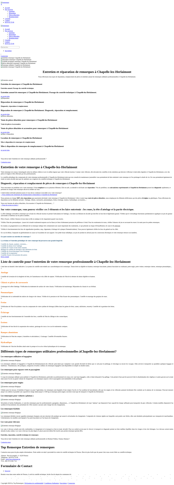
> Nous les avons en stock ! (9, 205)
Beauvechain (117, 478)
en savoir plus (5, 96)
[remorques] (5, 2)
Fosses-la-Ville (65, 476)
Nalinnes (44, 476)
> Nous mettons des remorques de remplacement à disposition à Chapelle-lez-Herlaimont (29, 195)
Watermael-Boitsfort (121, 480)
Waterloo (98, 478)
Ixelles (53, 480)
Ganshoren (45, 480)
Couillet (80, 476)
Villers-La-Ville (91, 474)
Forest (39, 480)
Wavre (92, 478)
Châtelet (86, 476)
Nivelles (81, 474)
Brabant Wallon (77, 478)
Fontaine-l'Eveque (164, 474)
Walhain (137, 478)
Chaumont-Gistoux (48, 478)
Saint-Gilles (81, 480)
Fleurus (128, 474)
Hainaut (86, 478)
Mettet (58, 476)
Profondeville (66, 478)
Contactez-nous (6, 162)
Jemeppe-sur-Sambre (115, 476)
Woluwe (132, 480)
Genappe (75, 474)
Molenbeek (72, 480)
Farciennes (104, 476)
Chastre (144, 478)
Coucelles (133, 476)
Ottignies (147, 476)
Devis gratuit (5, 257)
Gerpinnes (51, 476)
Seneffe (113, 474)
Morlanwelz (153, 474)
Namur (107, 474)
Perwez (150, 478)
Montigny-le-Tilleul (22, 476)
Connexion (4, 56)
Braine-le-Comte (35, 478)
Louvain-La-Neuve (158, 476)
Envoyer (7, 471)
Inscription (8, 51)
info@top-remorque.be (13, 459)
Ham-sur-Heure (35, 476)
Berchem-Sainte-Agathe (8, 480)
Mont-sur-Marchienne (8, 476)
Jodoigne (125, 478)
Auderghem (166, 478)
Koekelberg (64, 480)
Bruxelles (20, 480)
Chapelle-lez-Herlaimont (140, 474)
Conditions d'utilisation (51, 483)
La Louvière (121, 474)
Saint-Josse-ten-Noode (93, 480)
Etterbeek (28, 480)
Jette (57, 480)
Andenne (58, 478)
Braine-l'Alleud (24, 478)
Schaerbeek (105, 480)
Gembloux (100, 474)
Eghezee (15, 478)
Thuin (9, 478)
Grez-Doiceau (106, 478)
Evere (34, 480)
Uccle (112, 480)
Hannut (131, 478)
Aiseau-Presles (95, 476)
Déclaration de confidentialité (34, 483)
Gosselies (140, 476)
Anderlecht (157, 478)
